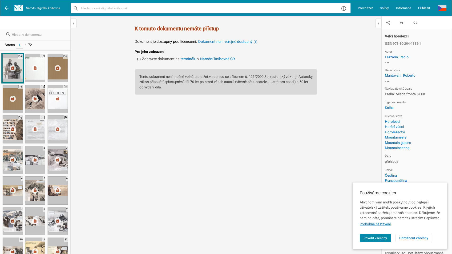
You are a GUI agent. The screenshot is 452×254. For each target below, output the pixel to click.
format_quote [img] (401, 22)
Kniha (389, 108)
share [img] (388, 22)
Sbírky (384, 8)
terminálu (188, 59)
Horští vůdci (394, 127)
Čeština (391, 175)
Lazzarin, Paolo (397, 57)
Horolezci (392, 121)
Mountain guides (398, 143)
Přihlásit (424, 8)
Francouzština (396, 181)
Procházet (365, 8)
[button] (442, 8)
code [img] (415, 22)
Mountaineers (396, 137)
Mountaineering (397, 148)
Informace (403, 8)
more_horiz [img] (387, 63)
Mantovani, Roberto (400, 75)
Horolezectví (395, 132)
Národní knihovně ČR (217, 59)
